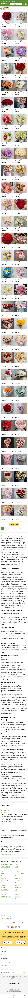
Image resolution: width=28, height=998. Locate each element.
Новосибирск (18, 864)
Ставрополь (18, 880)
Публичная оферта (6, 965)
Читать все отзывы (6, 854)
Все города (18, 896)
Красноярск (4, 894)
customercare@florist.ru (7, 740)
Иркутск (3, 885)
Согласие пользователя (7, 969)
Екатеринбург (4, 880)
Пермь (17, 871)
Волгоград (4, 876)
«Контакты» (17, 747)
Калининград (4, 889)
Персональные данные (7, 962)
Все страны (18, 899)
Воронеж (3, 878)
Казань (3, 887)
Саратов (17, 878)
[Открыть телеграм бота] (14, 922)
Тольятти (17, 883)
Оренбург (17, 869)
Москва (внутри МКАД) (7, 864)
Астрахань (4, 869)
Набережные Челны (6, 896)
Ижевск (3, 883)
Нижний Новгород (6, 899)
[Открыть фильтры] (26, 4)
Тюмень (17, 885)
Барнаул (3, 871)
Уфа (16, 889)
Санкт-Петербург (5, 866)
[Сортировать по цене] (23, 4)
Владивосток (4, 873)
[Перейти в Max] (22, 922)
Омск (16, 866)
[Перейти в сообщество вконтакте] (5, 922)
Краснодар (4, 892)
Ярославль (18, 894)
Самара (17, 876)
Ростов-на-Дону (19, 873)
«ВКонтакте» (17, 795)
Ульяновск (18, 887)
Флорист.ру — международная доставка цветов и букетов (14, 989)
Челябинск (18, 892)
